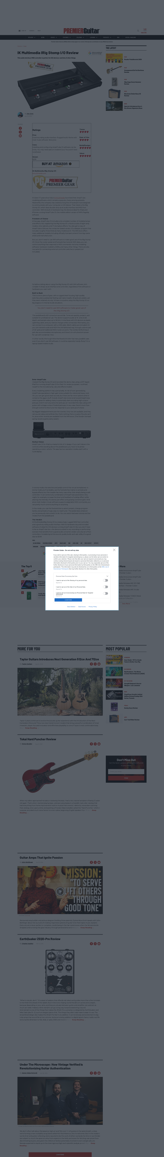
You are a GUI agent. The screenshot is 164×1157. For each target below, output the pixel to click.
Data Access (82, 606)
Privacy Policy (93, 606)
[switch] (105, 580)
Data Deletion (71, 606)
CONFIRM (68, 600)
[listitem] (82, 576)
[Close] (115, 550)
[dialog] (82, 578)
